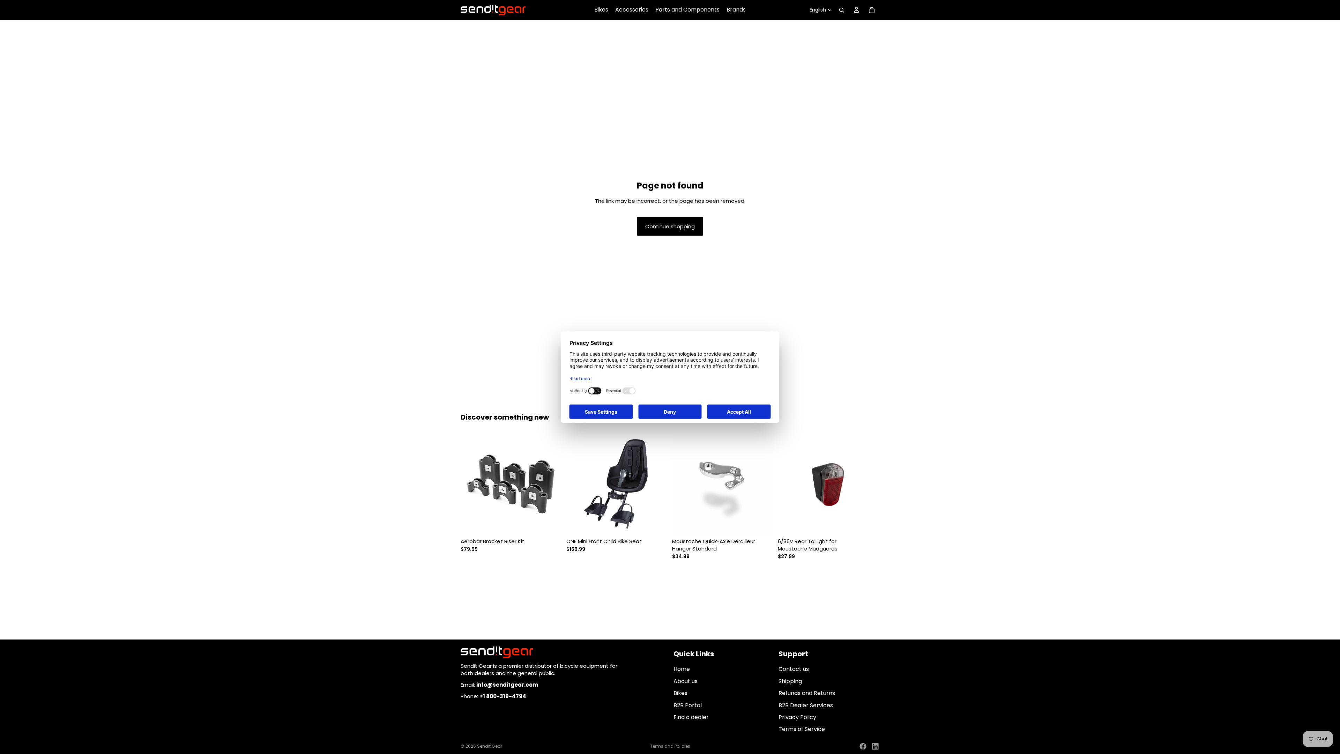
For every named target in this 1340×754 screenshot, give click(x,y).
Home (681, 669)
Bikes (680, 693)
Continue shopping (670, 226)
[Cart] (871, 10)
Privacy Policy (797, 717)
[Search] (841, 10)
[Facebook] (863, 746)
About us (685, 681)
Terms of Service (802, 729)
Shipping (790, 681)
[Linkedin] (875, 746)
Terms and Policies (670, 746)
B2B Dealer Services (806, 705)
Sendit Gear (489, 746)
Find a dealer (691, 717)
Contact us (794, 669)
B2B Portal (687, 705)
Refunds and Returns (807, 693)
